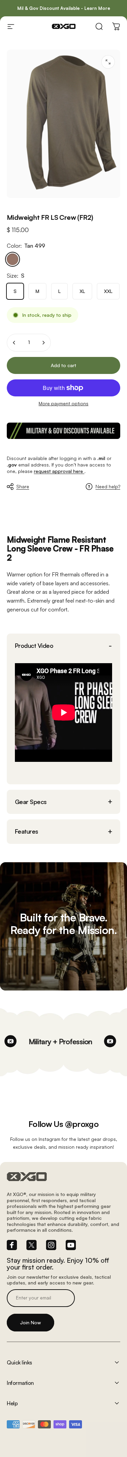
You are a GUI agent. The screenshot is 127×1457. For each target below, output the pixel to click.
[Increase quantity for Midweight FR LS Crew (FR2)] (43, 342)
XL (82, 291)
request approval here (59, 471)
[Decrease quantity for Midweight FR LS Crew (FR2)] (14, 342)
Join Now (30, 1322)
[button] (63, 646)
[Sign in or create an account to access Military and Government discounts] (63, 431)
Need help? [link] (108, 486)
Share (22, 486)
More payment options (63, 403)
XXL (108, 291)
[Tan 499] (12, 259)
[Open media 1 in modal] (108, 62)
